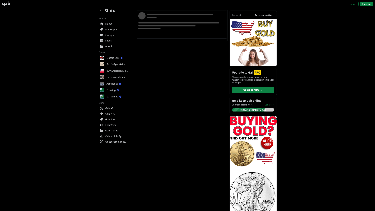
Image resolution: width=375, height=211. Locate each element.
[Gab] (6, 4)
